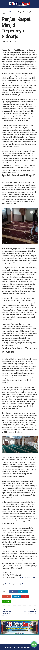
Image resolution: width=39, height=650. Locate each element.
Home (3, 12)
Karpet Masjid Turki (11, 12)
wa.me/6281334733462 (27, 577)
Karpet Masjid (9, 584)
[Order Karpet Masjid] (19, 634)
